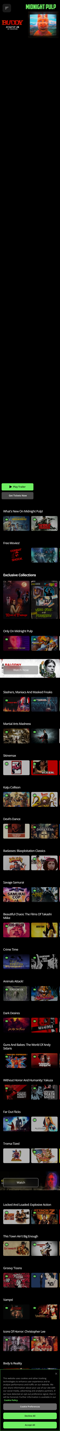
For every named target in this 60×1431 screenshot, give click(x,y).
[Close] (56, 1373)
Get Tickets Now (18, 495)
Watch (21, 1182)
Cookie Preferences (30, 1406)
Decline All (30, 1415)
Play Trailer (19, 486)
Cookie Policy (11, 1400)
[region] (30, 1400)
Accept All (30, 1424)
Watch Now (21, 670)
